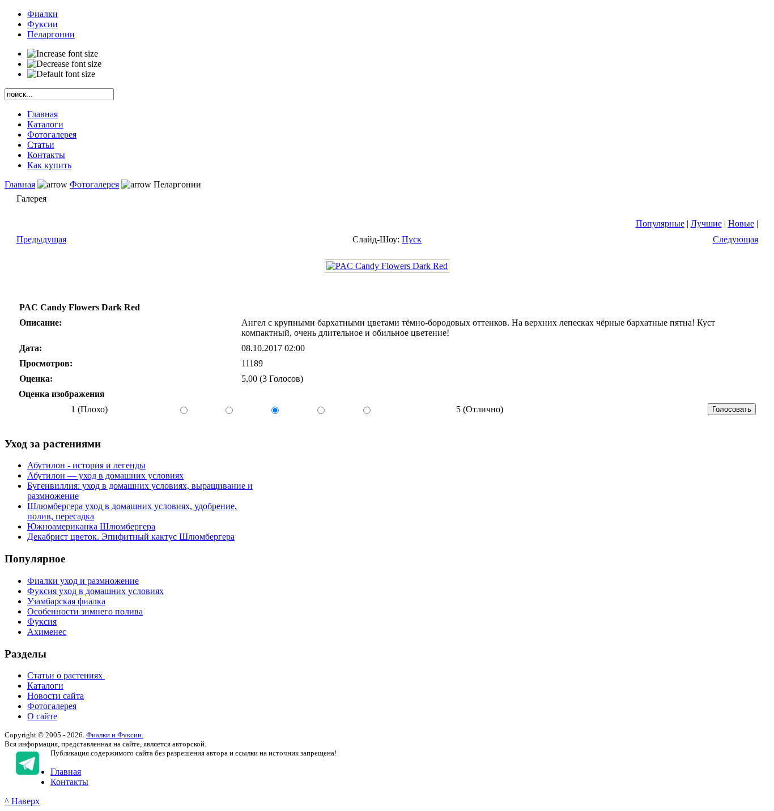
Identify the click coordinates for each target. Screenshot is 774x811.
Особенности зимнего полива (85, 611)
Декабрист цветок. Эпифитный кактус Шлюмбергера (131, 536)
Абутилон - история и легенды (86, 465)
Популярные (660, 223)
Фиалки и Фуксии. (114, 735)
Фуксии (42, 24)
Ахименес (46, 632)
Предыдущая (41, 239)
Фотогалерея (94, 184)
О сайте (42, 716)
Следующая (735, 239)
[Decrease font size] (64, 64)
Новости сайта (55, 696)
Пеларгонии (51, 34)
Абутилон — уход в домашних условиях (105, 475)
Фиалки (42, 14)
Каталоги (45, 685)
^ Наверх (22, 801)
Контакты (69, 782)
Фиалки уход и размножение (83, 581)
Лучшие (706, 223)
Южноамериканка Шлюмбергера (91, 526)
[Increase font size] (62, 54)
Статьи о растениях (66, 675)
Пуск (412, 239)
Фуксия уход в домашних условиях (95, 591)
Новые (741, 223)
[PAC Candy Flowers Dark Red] (387, 266)
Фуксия (42, 621)
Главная (20, 184)
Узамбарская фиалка (66, 601)
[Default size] (61, 74)
